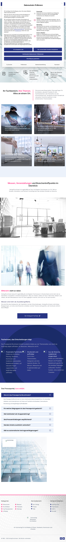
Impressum (57, 64)
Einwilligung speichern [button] (33, 58)
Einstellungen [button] (18, 30)
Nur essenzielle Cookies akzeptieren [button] (48, 49)
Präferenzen (24, 64)
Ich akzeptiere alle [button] (18, 49)
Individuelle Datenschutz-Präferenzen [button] (33, 54)
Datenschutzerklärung (19, 29)
